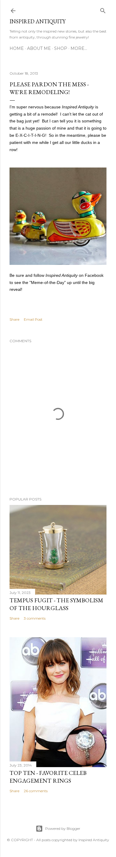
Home (17, 48)
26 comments (36, 791)
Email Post (33, 319)
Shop (60, 48)
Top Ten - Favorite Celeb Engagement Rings (48, 776)
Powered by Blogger (62, 828)
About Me (39, 48)
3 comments (35, 618)
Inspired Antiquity (37, 21)
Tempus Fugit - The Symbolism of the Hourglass (56, 604)
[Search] (102, 9)
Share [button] (14, 319)
